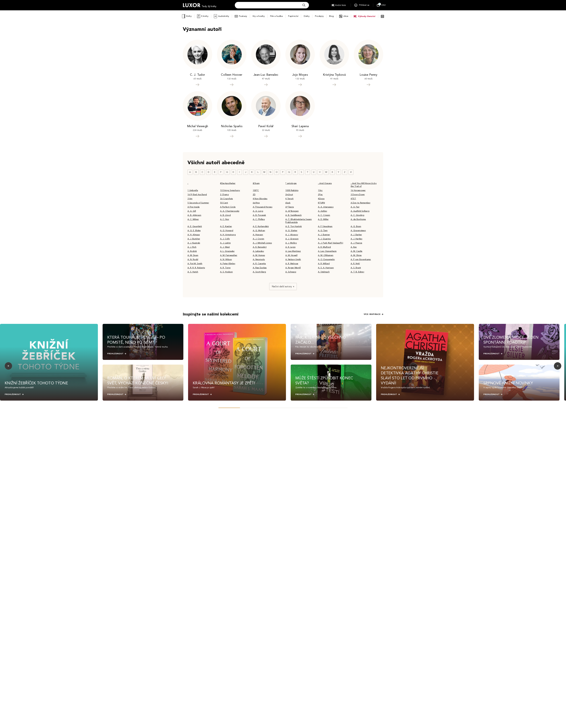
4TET (353, 198)
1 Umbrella (192, 190)
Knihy (188, 16)
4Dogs (321, 198)
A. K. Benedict (259, 247)
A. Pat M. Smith (194, 263)
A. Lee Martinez (293, 251)
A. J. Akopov (291, 234)
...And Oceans (325, 183)
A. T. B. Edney (357, 272)
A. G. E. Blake (194, 230)
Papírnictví (293, 16)
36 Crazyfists (226, 198)
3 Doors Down (358, 194)
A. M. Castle (356, 251)
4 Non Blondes (260, 198)
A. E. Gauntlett (194, 226)
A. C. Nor (224, 219)
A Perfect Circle (228, 207)
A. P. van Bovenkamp (361, 259)
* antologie (291, 183)
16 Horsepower (358, 190)
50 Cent (224, 203)
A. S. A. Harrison (326, 267)
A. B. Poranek (259, 215)
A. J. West (225, 247)
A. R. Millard (324, 263)
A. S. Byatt (356, 267)
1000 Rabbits (291, 190)
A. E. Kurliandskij (261, 226)
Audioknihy (223, 16)
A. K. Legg (290, 247)
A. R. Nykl (355, 263)
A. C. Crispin (324, 215)
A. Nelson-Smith (293, 259)
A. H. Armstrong (228, 234)
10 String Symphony (230, 190)
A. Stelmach (324, 272)
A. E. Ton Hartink (293, 226)
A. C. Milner (193, 219)
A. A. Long (258, 211)
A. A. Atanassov (326, 207)
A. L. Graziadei (227, 251)
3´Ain (189, 198)
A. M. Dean (192, 255)
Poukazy (243, 16)
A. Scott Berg (259, 272)
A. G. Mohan (259, 230)
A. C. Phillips (259, 219)
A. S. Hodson (226, 272)
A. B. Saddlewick (293, 215)
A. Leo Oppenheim (327, 251)
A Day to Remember (360, 203)
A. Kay (354, 247)
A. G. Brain (356, 226)
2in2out (289, 194)
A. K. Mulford (324, 247)
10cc (320, 190)
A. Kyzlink (192, 251)
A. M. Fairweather (228, 255)
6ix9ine (256, 203)
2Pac (320, 194)
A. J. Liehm (225, 243)
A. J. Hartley (356, 239)
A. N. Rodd (192, 259)
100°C (256, 190)
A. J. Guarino (324, 239)
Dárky (306, 16)
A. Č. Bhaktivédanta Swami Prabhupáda (298, 221)
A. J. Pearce (356, 243)
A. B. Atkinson (194, 215)
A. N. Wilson (226, 259)
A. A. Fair (355, 207)
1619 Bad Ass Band (197, 194)
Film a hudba (276, 16)
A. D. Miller (323, 219)
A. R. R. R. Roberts (196, 267)
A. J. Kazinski (193, 243)
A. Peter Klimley (227, 263)
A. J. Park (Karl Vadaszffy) (330, 243)
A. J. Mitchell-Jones (262, 243)
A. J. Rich (191, 247)
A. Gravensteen (358, 230)
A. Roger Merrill (293, 267)
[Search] (303, 5)
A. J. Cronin (258, 239)
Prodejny (319, 16)
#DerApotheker (227, 183)
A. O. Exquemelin (326, 259)
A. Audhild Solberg (360, 211)
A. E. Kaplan (226, 226)
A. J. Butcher (193, 239)
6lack (288, 203)
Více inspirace (372, 314)
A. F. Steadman (325, 226)
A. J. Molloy (291, 243)
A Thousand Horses (262, 207)
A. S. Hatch (192, 272)
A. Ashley (322, 211)
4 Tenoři (289, 198)
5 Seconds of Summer (198, 203)
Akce (345, 16)
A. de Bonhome (358, 219)
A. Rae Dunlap (260, 267)
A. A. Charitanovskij (229, 211)
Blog (331, 16)
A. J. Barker (356, 234)
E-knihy (204, 16)
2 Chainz (224, 194)
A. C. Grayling (357, 215)
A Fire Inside (193, 207)
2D (254, 194)
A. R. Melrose (291, 263)
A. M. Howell (291, 255)
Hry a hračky (259, 16)
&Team (256, 183)
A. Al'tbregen (292, 211)
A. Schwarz (290, 272)
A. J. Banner (324, 234)
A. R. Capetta (259, 263)
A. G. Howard (226, 230)
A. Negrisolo (259, 259)
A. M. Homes (259, 255)
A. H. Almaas (193, 234)
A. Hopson (258, 234)
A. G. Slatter (291, 230)
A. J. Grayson (291, 239)
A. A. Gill (191, 211)
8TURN (321, 203)
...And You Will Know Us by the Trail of (364, 185)
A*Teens (289, 207)
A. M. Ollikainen (325, 255)
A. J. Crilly (225, 239)
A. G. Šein (323, 230)
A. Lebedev (258, 251)
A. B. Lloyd (225, 215)
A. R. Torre (225, 267)
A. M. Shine (356, 255)
